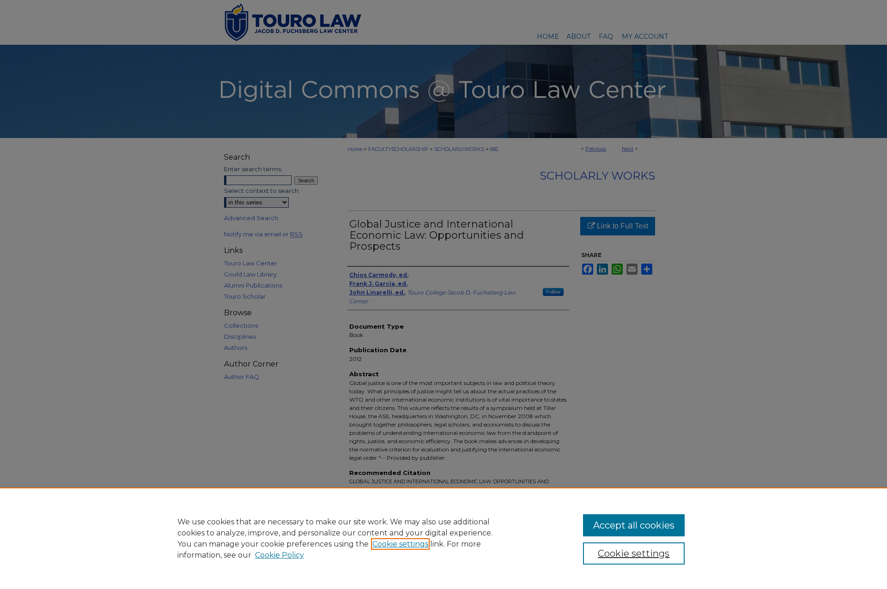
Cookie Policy (279, 555)
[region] (443, 538)
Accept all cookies (633, 525)
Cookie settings (400, 544)
